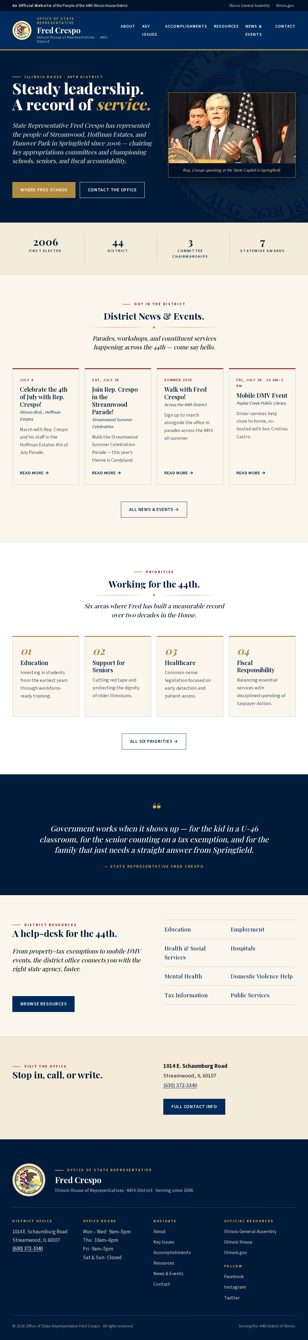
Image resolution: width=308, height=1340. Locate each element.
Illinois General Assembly (249, 5)
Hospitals (243, 948)
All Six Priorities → (154, 741)
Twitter (232, 1298)
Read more (34, 473)
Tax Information (186, 995)
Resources (226, 26)
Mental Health (183, 976)
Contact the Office (112, 190)
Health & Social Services (185, 952)
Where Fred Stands (43, 190)
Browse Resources (43, 1004)
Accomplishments (186, 26)
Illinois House (238, 1242)
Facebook (234, 1276)
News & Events (253, 30)
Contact (285, 26)
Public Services (250, 995)
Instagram (235, 1287)
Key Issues (150, 30)
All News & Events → (154, 509)
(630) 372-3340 (180, 1085)
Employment (247, 929)
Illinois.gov (285, 5)
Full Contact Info (194, 1106)
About (128, 26)
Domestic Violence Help (262, 976)
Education (178, 929)
